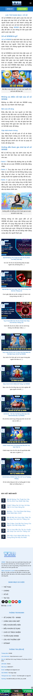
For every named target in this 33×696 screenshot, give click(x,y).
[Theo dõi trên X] (3, 601)
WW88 (16, 27)
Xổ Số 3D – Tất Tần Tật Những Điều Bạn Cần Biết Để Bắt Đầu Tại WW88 (16, 414)
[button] (30, 3)
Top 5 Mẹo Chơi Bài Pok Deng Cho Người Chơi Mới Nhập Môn (19, 524)
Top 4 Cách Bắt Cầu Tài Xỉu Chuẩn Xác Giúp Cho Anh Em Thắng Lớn (17, 321)
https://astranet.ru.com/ (16, 656)
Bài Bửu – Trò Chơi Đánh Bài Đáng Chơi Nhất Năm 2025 (18, 512)
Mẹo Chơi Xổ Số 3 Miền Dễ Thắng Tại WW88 (16, 384)
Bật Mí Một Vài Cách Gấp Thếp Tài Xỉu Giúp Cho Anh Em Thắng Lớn (16, 290)
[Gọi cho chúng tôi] (9, 601)
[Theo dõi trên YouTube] (16, 601)
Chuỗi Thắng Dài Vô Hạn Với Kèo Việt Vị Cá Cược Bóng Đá (18, 506)
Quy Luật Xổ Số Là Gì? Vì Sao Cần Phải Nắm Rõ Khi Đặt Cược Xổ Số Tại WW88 (16, 353)
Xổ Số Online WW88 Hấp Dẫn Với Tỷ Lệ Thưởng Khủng (16, 477)
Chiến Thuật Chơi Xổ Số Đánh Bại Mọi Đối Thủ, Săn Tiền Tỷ (16, 446)
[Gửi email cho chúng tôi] (6, 601)
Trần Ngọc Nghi (12, 672)
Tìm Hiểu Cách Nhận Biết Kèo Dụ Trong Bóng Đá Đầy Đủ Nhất (18, 536)
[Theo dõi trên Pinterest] (12, 601)
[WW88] (16, 3)
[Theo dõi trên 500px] (19, 601)
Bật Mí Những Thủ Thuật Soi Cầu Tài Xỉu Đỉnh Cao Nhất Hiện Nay (16, 258)
